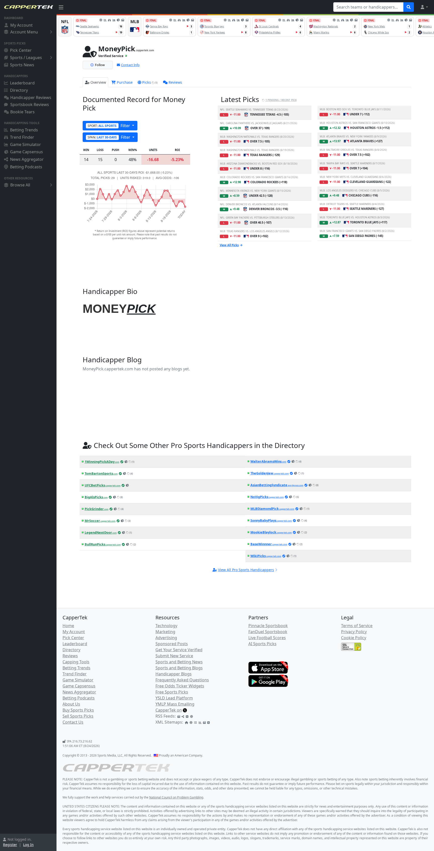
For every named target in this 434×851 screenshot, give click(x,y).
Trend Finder (22, 137)
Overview (98, 82)
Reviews (175, 82)
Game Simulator (25, 144)
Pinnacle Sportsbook (268, 625)
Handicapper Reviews (30, 97)
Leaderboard (22, 83)
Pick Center (21, 50)
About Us (71, 704)
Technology (166, 625)
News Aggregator (27, 159)
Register (10, 844)
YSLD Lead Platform (174, 698)
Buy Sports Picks (78, 710)
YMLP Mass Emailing (174, 704)
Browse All (20, 185)
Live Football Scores (267, 637)
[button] (424, 7)
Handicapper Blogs (173, 674)
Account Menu (24, 32)
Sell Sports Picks (78, 716)
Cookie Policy (353, 637)
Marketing (165, 631)
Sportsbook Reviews (29, 104)
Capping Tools (76, 662)
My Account (21, 25)
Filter (109, 125)
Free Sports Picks (171, 692)
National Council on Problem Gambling (176, 797)
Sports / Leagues (26, 57)
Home (68, 625)
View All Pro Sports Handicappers (246, 569)
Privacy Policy (354, 631)
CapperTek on (168, 710)
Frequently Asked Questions (182, 680)
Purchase (124, 82)
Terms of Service (356, 625)
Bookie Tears (22, 112)
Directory (19, 90)
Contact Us (73, 722)
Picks (149, 82)
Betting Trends (24, 130)
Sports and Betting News (179, 662)
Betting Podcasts (26, 167)
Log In (28, 844)
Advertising (166, 637)
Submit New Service (174, 656)
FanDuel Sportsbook (267, 631)
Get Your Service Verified (178, 650)
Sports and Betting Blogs (179, 668)
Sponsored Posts (171, 643)
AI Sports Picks (262, 643)
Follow (100, 65)
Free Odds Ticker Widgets (179, 686)
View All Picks (229, 245)
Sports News (22, 65)
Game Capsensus (26, 152)
